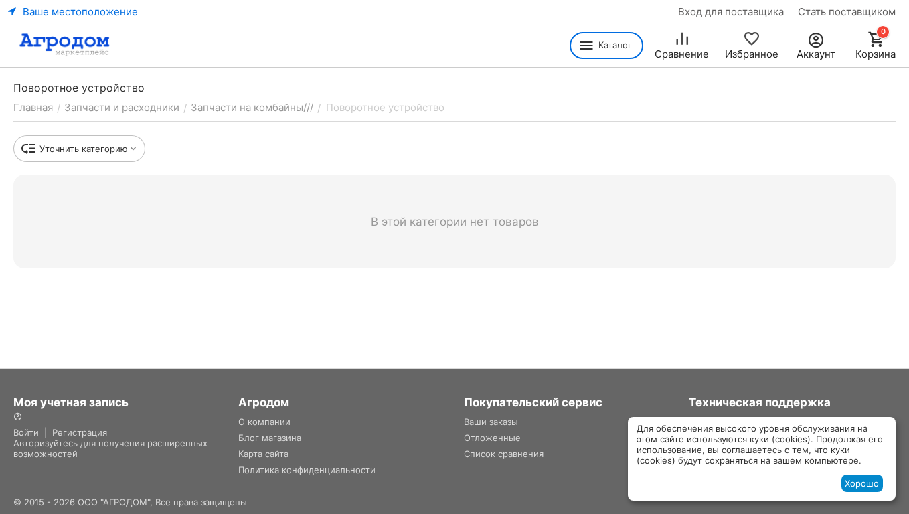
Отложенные (492, 437)
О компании (264, 421)
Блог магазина (269, 437)
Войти (26, 432)
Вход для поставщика (731, 11)
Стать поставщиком (847, 11)
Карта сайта (263, 453)
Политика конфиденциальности (307, 469)
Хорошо (862, 483)
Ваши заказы (491, 421)
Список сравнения (504, 453)
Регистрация (79, 432)
